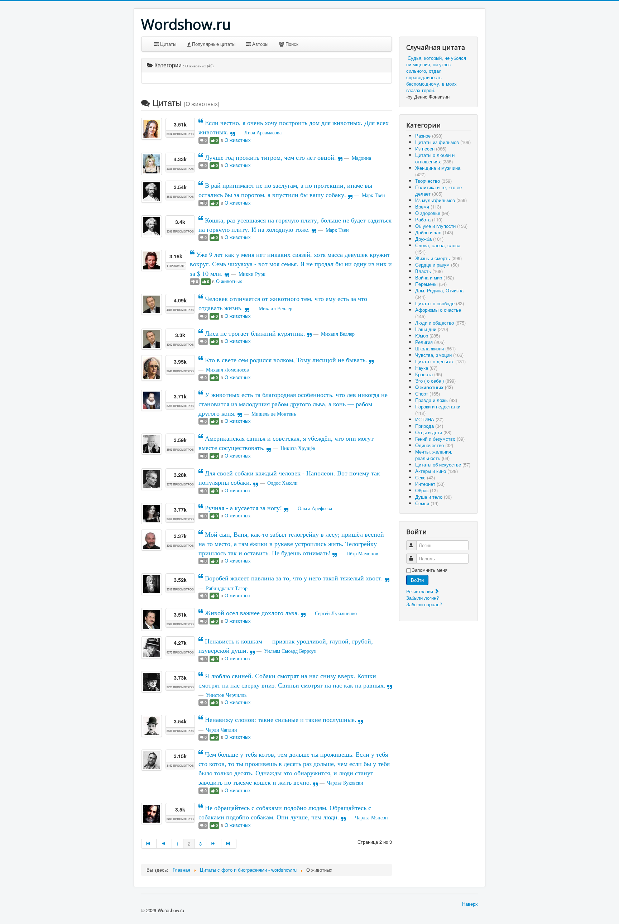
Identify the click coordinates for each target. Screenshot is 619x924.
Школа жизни (435, 348)
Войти (417, 579)
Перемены (431, 284)
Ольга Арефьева (315, 508)
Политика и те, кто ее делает (438, 190)
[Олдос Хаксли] (151, 479)
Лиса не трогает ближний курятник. (255, 333)
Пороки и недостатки (437, 409)
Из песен (430, 148)
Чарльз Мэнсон (371, 817)
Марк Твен (373, 195)
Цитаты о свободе (439, 303)
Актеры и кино (436, 471)
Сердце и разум (437, 264)
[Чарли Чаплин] (151, 726)
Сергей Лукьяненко (336, 613)
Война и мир (434, 277)
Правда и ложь (436, 400)
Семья (426, 503)
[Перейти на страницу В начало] (149, 844)
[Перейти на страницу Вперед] (213, 844)
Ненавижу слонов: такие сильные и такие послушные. (280, 719)
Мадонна (361, 157)
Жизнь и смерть (438, 258)
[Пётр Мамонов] (151, 540)
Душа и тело (433, 496)
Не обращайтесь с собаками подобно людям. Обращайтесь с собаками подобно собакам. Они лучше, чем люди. (284, 812)
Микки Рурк (252, 274)
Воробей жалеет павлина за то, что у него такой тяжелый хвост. (294, 578)
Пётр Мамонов (362, 553)
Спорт (427, 393)
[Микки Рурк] (151, 260)
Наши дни (431, 329)
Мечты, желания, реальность (433, 454)
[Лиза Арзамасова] (151, 129)
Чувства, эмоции (439, 354)
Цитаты (167, 43)
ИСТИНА (429, 419)
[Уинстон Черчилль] (151, 682)
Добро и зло (434, 232)
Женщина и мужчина (437, 171)
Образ (426, 490)
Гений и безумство (440, 438)
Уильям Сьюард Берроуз (290, 650)
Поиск (291, 43)
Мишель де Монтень (273, 413)
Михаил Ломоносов (227, 369)
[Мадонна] (151, 164)
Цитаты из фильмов (443, 142)
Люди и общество (440, 322)
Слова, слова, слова (437, 248)
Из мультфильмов (441, 200)
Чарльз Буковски (345, 782)
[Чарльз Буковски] (151, 760)
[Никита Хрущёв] (151, 444)
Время (428, 206)
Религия (430, 342)
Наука (426, 367)
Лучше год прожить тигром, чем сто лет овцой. (270, 157)
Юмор (427, 335)
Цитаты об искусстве (442, 464)
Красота (428, 374)
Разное (428, 135)
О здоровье (432, 213)
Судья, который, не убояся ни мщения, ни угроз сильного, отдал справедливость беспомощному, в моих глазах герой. (436, 74)
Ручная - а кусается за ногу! (243, 507)
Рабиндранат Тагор (227, 588)
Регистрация (420, 591)
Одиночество (434, 445)
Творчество (433, 180)
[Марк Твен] (151, 192)
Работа (428, 219)
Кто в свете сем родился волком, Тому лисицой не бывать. (286, 359)
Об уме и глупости (441, 225)
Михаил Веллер (275, 308)
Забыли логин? (422, 597)
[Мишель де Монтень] (151, 400)
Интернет (430, 483)
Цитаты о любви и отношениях (435, 158)
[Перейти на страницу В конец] (228, 844)
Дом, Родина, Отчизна (439, 293)
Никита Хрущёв (297, 448)
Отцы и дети (433, 432)
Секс (425, 477)
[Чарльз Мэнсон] (151, 813)
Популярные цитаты (213, 43)
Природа (429, 425)
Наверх (470, 903)
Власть (429, 271)
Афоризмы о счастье (438, 313)
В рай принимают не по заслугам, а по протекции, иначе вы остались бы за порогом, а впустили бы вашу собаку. (285, 190)
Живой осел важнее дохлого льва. (252, 612)
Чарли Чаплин (221, 729)
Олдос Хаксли (282, 482)
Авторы (259, 43)
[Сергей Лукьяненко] (151, 619)
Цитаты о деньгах (440, 361)
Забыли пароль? (424, 604)
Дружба (429, 238)
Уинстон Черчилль (226, 694)
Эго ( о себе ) (435, 380)
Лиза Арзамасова (263, 132)
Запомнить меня (429, 570)
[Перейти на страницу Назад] (164, 844)
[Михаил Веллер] (151, 304)
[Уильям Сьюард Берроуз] (151, 647)
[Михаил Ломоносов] (151, 368)
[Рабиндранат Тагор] (151, 584)
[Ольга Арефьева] (151, 513)
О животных (238, 140)
